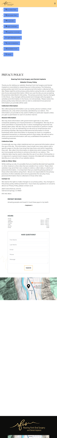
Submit (28, 268)
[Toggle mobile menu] (55, 3)
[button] (10, 10)
